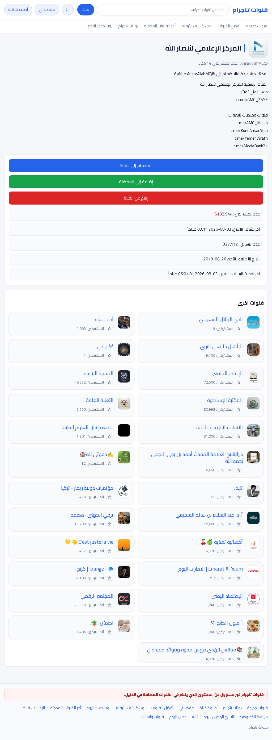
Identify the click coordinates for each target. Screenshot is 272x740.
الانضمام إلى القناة (136, 165)
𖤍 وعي (105, 346)
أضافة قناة (208, 707)
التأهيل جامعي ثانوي (221, 346)
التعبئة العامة (99, 400)
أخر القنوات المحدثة (160, 26)
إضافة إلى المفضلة (136, 182)
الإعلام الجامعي (226, 373)
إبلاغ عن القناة (136, 198)
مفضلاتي (47, 9)
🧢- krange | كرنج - (93, 569)
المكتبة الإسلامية (225, 400)
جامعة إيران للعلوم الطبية (87, 427)
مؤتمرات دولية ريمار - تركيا (87, 488)
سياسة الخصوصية (253, 716)
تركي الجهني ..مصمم (91, 515)
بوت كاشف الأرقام (196, 26)
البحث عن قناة (34, 707)
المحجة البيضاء (98, 373)
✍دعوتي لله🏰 (96, 454)
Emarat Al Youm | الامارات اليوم (210, 569)
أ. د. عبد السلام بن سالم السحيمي (209, 515)
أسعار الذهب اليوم (183, 716)
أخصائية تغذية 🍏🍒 (221, 542)
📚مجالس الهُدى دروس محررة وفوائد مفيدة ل (195, 649)
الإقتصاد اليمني (227, 596)
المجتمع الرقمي (97, 596)
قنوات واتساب (152, 716)
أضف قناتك (18, 9)
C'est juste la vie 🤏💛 (89, 542)
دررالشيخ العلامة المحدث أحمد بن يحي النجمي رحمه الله (197, 457)
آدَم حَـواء (104, 319)
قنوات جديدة (256, 26)
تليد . (238, 488)
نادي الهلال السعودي (221, 319)
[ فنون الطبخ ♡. (226, 623)
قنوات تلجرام (250, 10)
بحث (85, 9)
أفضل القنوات (229, 26)
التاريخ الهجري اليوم (218, 716)
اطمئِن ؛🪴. (101, 623)
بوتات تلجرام (128, 26)
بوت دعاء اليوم (100, 26)
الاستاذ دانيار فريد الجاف (219, 427)
